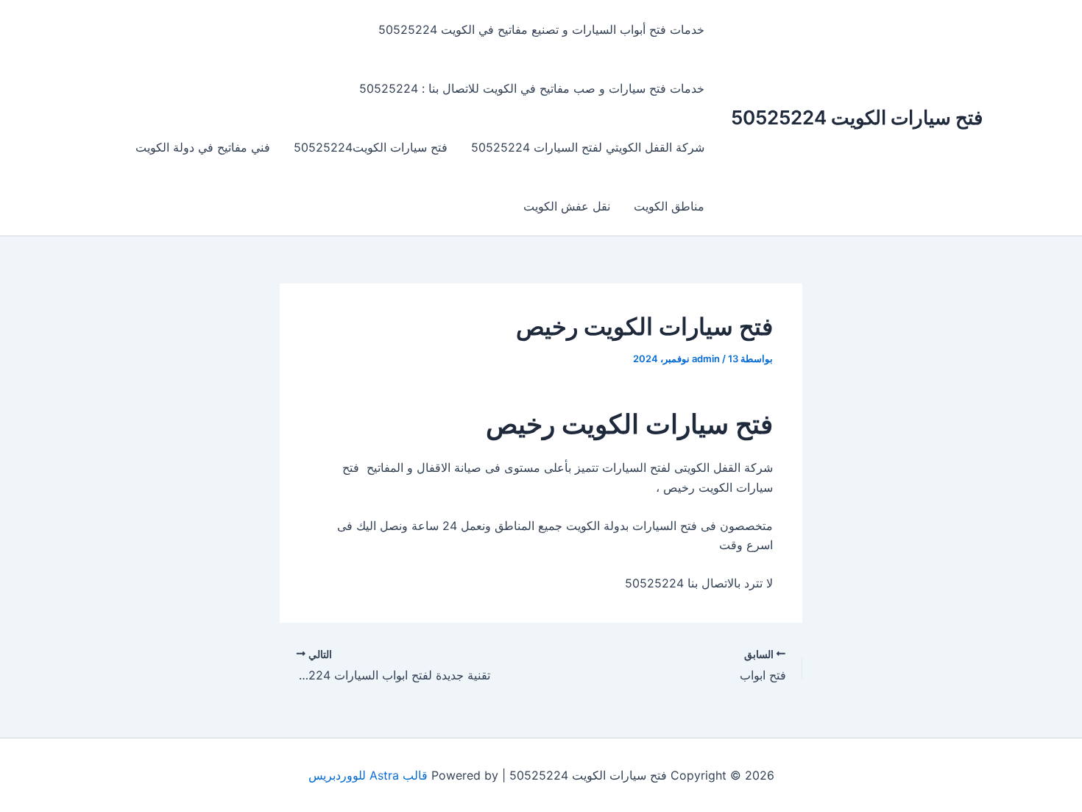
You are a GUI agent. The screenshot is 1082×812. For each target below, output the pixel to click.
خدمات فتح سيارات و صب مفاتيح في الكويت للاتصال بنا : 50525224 (531, 88)
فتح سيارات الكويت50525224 (371, 147)
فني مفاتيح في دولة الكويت (202, 147)
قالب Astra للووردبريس (368, 775)
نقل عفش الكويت (566, 206)
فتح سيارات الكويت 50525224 (857, 117)
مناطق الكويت (669, 206)
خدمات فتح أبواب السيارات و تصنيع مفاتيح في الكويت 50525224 (541, 29)
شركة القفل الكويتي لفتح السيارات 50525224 (587, 147)
